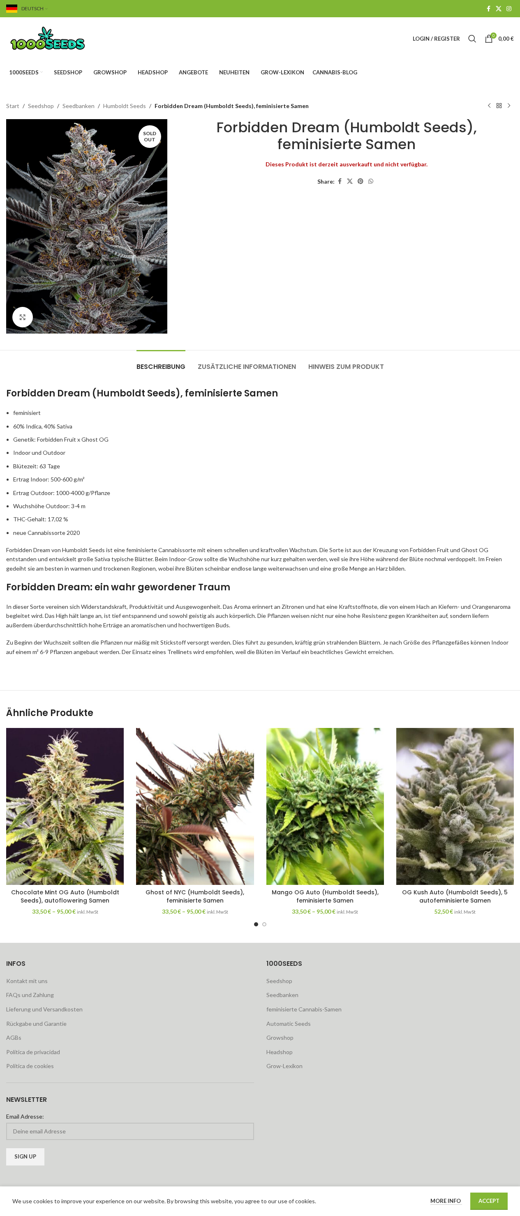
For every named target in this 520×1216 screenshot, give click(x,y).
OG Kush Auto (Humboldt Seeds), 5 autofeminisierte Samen (455, 896)
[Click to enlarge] (22, 317)
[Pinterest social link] (360, 181)
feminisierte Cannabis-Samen (304, 1009)
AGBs (13, 1037)
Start (12, 105)
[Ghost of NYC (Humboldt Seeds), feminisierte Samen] (195, 806)
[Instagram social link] (509, 8)
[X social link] (498, 8)
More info (446, 1201)
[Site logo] (57, 38)
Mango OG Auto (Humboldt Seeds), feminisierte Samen (325, 896)
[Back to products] (499, 106)
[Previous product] (489, 106)
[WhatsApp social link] (371, 181)
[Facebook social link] (488, 8)
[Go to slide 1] (256, 924)
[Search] (472, 38)
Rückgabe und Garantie (36, 1023)
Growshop (280, 1037)
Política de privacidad (33, 1051)
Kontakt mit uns (27, 980)
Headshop (279, 1051)
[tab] (160, 362)
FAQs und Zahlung (30, 994)
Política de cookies (30, 1065)
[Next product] (509, 106)
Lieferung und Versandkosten (44, 1009)
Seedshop (41, 105)
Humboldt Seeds (124, 105)
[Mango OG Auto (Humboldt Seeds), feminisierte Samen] (325, 806)
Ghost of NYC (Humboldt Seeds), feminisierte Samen (195, 896)
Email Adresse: (25, 1116)
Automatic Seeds (288, 1023)
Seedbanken (78, 105)
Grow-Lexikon (284, 1065)
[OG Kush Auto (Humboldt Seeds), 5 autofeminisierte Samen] (455, 806)
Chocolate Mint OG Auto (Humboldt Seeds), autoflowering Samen (65, 896)
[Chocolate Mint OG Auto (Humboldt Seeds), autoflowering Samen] (65, 806)
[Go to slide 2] (264, 924)
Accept (488, 1201)
